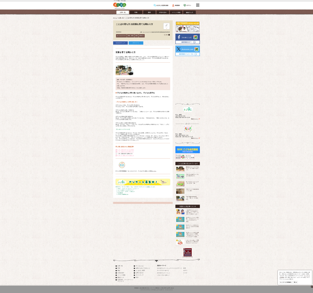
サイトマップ (139, 275)
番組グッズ (120, 277)
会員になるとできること (143, 268)
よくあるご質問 (140, 270)
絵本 (184, 268)
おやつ (185, 270)
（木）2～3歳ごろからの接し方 (126, 155)
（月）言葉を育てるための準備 (126, 150)
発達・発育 (130, 35)
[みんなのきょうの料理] (184, 159)
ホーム (115, 18)
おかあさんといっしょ (163, 272)
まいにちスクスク (121, 35)
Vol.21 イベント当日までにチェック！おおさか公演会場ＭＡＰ (192, 227)
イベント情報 (121, 275)
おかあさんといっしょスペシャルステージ (169, 268)
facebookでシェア (120, 42)
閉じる (295, 282)
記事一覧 (121, 18)
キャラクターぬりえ (163, 270)
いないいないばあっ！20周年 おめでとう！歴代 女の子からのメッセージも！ (192, 242)
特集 (118, 268)
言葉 (136, 35)
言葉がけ (141, 35)
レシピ (185, 272)
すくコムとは (139, 266)
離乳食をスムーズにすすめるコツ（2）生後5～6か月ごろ (192, 168)
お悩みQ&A (120, 272)
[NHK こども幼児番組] (187, 153)
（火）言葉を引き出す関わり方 (126, 151)
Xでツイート (136, 42)
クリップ (166, 27)
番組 (118, 270)
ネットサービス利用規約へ (286, 282)
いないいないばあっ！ (163, 275)
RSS (137, 277)
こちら (154, 171)
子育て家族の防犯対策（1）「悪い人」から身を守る (192, 198)
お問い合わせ (139, 272)
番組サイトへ (194, 119)
